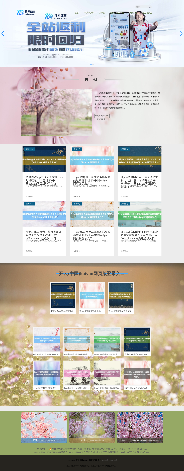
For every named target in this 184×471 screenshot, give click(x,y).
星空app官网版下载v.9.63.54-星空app (129, 449)
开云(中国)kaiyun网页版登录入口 (102, 116)
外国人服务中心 (117, 12)
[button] (181, 33)
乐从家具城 (89, 12)
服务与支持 (147, 12)
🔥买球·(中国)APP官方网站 (62, 449)
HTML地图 (113, 460)
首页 (77, 12)
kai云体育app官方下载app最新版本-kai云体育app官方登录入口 (64, 452)
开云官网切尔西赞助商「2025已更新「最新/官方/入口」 (123, 452)
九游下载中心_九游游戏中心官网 (93, 449)
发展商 (102, 12)
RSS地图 (105, 460)
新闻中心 (133, 12)
